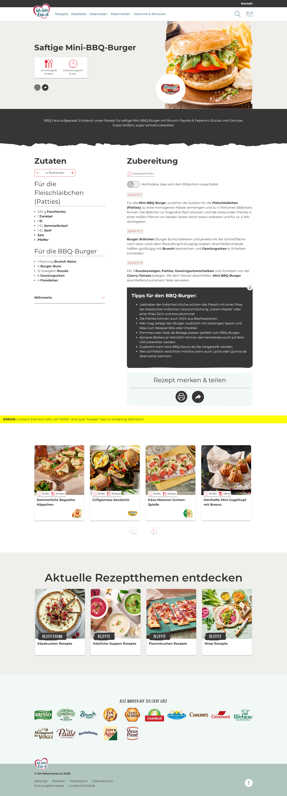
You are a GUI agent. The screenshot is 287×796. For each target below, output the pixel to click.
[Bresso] (43, 715)
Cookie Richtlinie (82, 786)
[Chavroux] (154, 715)
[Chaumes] (198, 715)
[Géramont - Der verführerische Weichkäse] (220, 714)
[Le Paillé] (65, 733)
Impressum (79, 781)
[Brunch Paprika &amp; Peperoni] (170, 89)
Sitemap (41, 781)
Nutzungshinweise (49, 786)
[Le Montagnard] (43, 733)
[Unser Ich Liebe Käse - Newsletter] (250, 14)
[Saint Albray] (132, 715)
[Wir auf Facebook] (249, 783)
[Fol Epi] (110, 715)
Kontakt (247, 3)
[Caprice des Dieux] (176, 715)
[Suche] (238, 14)
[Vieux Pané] (132, 733)
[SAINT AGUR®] (110, 733)
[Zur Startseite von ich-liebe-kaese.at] (41, 11)
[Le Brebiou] (243, 715)
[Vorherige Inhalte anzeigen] (133, 530)
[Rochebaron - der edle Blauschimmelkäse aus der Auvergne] (88, 733)
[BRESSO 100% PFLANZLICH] (65, 714)
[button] (45, 87)
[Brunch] (88, 715)
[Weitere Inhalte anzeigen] (153, 530)
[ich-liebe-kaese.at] (41, 764)
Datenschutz (103, 781)
